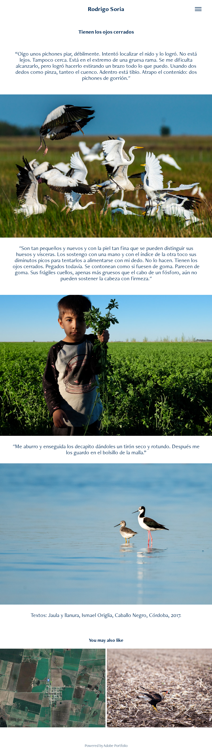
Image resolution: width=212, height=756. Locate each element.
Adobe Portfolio (116, 745)
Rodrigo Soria (106, 9)
